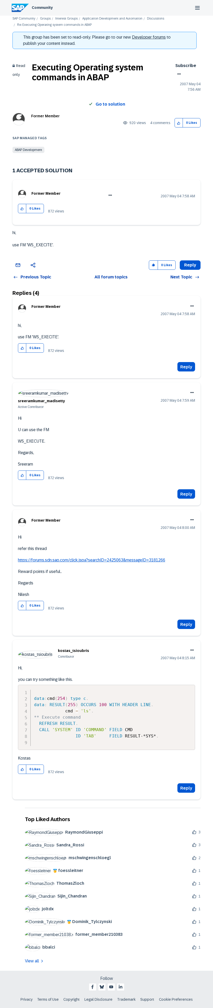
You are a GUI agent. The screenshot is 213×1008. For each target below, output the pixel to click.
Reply (186, 367)
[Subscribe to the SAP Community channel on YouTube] (111, 987)
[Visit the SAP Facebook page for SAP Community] (92, 987)
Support (147, 999)
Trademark (126, 999)
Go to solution (110, 104)
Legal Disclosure (98, 999)
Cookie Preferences (176, 999)
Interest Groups (66, 18)
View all (32, 961)
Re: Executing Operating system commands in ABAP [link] (54, 25)
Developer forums (149, 37)
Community (42, 7)
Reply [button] (190, 265)
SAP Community (23, 18)
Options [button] (178, 74)
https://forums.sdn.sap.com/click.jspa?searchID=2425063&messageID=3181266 (91, 560)
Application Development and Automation (112, 18)
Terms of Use (48, 999)
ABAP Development (28, 150)
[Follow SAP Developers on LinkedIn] (120, 987)
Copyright (71, 999)
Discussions (155, 18)
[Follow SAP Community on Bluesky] (102, 987)
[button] (179, 122)
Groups (45, 18)
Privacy (26, 999)
